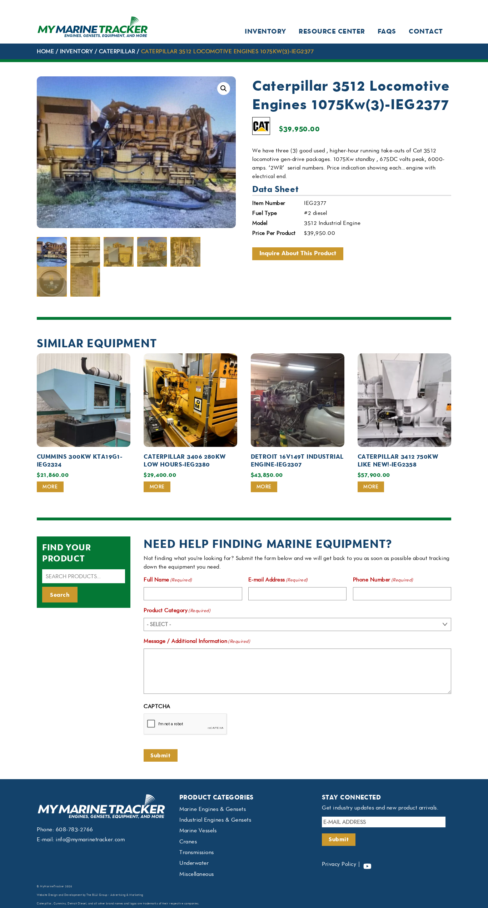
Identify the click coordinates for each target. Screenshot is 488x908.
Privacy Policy (339, 864)
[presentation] (185, 724)
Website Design (47, 895)
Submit (160, 755)
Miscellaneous (196, 874)
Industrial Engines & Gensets (215, 819)
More (50, 487)
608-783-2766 (74, 829)
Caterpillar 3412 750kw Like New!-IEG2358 (398, 460)
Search (59, 595)
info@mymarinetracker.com (90, 839)
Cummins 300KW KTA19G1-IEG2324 (79, 460)
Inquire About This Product (297, 253)
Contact (426, 31)
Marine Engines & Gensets (212, 809)
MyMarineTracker (52, 886)
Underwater (194, 863)
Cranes (188, 841)
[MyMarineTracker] (93, 35)
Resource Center (332, 31)
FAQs (387, 31)
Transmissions (196, 852)
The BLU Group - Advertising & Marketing (114, 895)
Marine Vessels (197, 830)
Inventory (265, 31)
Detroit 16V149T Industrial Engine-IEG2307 (297, 460)
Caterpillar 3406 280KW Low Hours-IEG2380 (184, 460)
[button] (223, 88)
